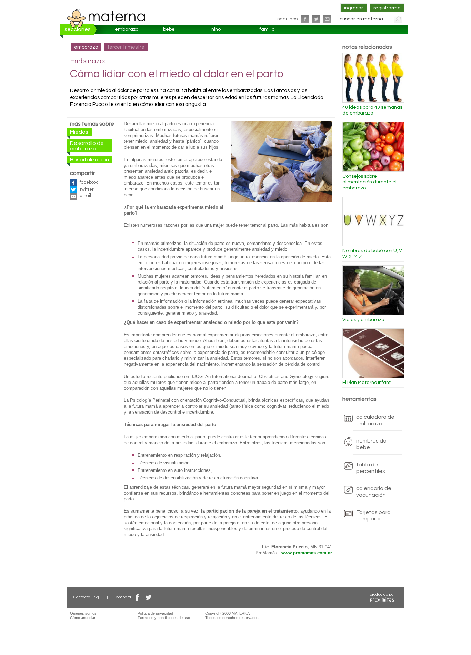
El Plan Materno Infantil (367, 382)
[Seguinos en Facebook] (305, 19)
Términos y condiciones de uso (164, 618)
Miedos (79, 132)
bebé (169, 29)
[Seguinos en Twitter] (316, 19)
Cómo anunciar (83, 618)
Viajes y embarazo (363, 319)
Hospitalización (89, 159)
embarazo (126, 29)
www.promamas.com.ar (306, 552)
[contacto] (327, 19)
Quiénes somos (83, 613)
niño (216, 29)
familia (267, 29)
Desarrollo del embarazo (87, 145)
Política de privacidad (155, 613)
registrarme (387, 8)
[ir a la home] (106, 18)
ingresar (353, 8)
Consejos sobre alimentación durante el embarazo (369, 182)
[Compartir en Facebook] (137, 597)
